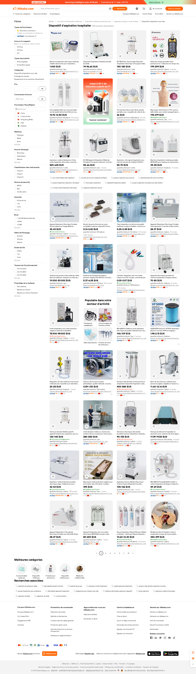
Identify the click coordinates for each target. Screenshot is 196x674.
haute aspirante (144, 591)
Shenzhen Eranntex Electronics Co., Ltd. (164, 71)
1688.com (74, 664)
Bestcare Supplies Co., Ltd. (92, 71)
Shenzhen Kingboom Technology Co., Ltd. (64, 120)
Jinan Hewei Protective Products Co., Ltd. (165, 391)
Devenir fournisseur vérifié (159, 625)
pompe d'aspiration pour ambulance (29, 591)
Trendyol (122, 664)
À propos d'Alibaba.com (26, 607)
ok (42, 88)
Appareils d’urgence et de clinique (126, 21)
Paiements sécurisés (58, 612)
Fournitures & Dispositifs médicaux (69, 21)
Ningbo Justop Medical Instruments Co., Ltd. (64, 236)
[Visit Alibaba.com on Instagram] (165, 637)
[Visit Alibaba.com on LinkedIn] (155, 637)
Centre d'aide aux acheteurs (127, 612)
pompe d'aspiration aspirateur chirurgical (66, 183)
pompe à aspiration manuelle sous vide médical (147, 183)
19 (128, 553)
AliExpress (65, 664)
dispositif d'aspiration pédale (116, 183)
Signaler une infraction (125, 633)
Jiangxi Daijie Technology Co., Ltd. (95, 237)
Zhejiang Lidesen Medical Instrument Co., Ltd (131, 290)
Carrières (20, 625)
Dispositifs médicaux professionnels (98, 21)
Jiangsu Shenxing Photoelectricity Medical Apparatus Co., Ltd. (98, 170)
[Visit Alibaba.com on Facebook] (151, 637)
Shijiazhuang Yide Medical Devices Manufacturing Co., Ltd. (165, 234)
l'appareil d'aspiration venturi (92, 188)
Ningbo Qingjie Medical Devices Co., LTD (64, 340)
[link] (193, 652)
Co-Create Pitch (23, 616)
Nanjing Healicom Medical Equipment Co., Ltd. (64, 170)
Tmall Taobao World (87, 664)
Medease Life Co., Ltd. (158, 170)
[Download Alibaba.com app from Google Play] (171, 653)
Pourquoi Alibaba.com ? (25, 612)
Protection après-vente (59, 625)
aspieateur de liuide (43, 596)
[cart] (144, 9)
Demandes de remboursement (128, 625)
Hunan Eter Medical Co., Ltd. (60, 285)
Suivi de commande (157, 620)
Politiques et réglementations (61, 635)
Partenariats (154, 629)
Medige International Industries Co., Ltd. (164, 285)
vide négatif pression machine (53, 586)
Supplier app (89, 653)
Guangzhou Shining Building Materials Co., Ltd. (165, 441)
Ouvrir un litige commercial (126, 620)
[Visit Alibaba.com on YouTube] (169, 637)
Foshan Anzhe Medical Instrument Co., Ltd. (131, 393)
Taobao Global (107, 664)
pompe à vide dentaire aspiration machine (152, 586)
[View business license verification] (118, 670)
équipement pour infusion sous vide (87, 591)
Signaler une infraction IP (126, 629)
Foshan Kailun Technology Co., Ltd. (95, 441)
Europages (131, 664)
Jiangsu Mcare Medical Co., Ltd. (61, 391)
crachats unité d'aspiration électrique (65, 188)
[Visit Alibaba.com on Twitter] (160, 637)
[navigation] (30, 287)
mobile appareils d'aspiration (123, 586)
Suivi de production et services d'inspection (61, 630)
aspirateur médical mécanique (165, 591)
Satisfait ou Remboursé (59, 616)
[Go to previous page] (97, 553)
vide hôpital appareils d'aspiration (58, 591)
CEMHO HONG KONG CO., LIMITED (129, 443)
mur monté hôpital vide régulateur (64, 178)
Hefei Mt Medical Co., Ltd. (126, 71)
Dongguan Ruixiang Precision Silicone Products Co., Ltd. (131, 234)
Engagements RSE (24, 620)
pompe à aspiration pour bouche (123, 178)
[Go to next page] (133, 553)
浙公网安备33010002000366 (135, 671)
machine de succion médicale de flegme (94, 178)
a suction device (61, 596)
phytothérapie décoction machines (152, 178)
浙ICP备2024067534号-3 (156, 671)
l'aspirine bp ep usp (76, 586)
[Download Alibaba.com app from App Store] (154, 653)
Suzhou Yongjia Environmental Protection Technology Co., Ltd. (165, 338)
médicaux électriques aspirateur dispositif (118, 591)
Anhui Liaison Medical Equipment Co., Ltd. (131, 338)
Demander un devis (90, 619)
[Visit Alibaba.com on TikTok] (174, 637)
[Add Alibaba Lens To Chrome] (49, 653)
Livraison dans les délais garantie (62, 620)
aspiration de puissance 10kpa (27, 586)
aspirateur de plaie (24, 596)
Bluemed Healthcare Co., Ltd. (93, 285)
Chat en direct (122, 616)
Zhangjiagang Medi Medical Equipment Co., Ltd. (64, 443)
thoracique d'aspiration (93, 183)
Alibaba (51, 21)
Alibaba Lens (28, 653)
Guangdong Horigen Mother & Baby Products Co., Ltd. (131, 120)
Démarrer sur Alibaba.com (159, 616)
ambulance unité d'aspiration (97, 586)
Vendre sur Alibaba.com (158, 612)
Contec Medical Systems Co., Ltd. (129, 170)
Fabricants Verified (90, 614)
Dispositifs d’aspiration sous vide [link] (153, 21)
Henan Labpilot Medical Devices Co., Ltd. (164, 121)
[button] (110, 8)
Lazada (98, 664)
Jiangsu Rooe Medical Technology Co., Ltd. (64, 71)
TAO (115, 664)
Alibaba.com (140, 653)
